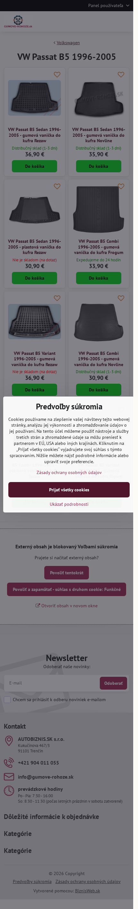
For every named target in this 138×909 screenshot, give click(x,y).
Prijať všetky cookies (69, 490)
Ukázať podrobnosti (69, 504)
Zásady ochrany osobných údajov (69, 472)
